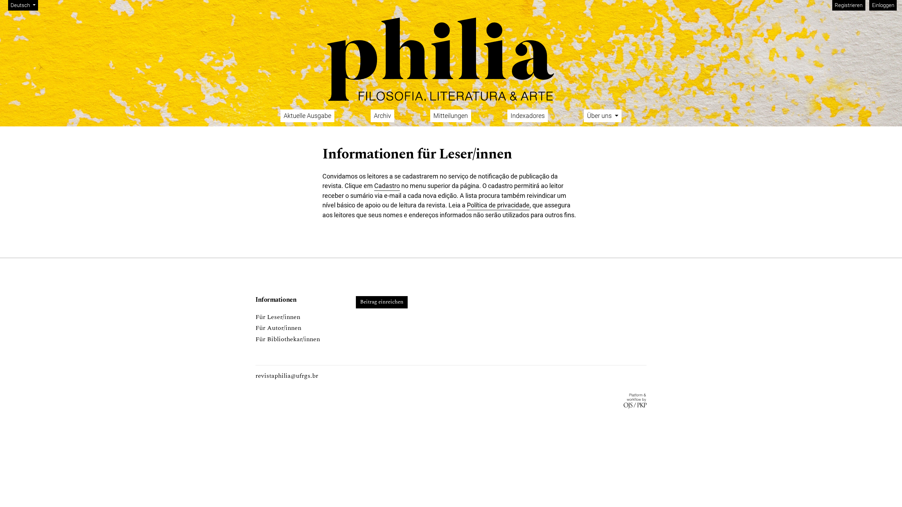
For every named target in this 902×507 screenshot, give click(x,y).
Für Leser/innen (277, 317)
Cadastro (387, 185)
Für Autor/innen (278, 328)
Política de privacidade (498, 205)
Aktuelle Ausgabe (307, 115)
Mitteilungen (450, 115)
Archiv (382, 115)
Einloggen (883, 5)
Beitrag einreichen (381, 302)
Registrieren (849, 5)
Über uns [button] (600, 115)
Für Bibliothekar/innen (287, 339)
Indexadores (528, 115)
